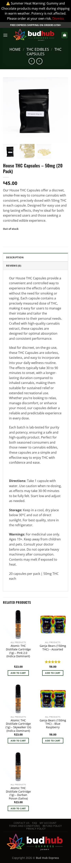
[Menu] (5, 35)
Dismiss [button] (58, 18)
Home (15, 49)
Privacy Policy (36, 828)
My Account (48, 823)
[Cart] (64, 35)
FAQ (34, 823)
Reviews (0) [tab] (13, 265)
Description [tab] (15, 257)
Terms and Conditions (24, 826)
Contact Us (22, 823)
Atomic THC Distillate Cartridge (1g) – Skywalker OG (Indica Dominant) (18, 726)
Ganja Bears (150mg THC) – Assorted (53, 647)
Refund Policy (52, 826)
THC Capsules (44, 51)
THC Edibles (37, 49)
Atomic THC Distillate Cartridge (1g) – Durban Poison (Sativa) (18, 793)
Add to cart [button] (18, 672)
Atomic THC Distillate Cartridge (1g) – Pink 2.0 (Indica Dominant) (18, 651)
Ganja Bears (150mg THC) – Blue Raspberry (53, 724)
